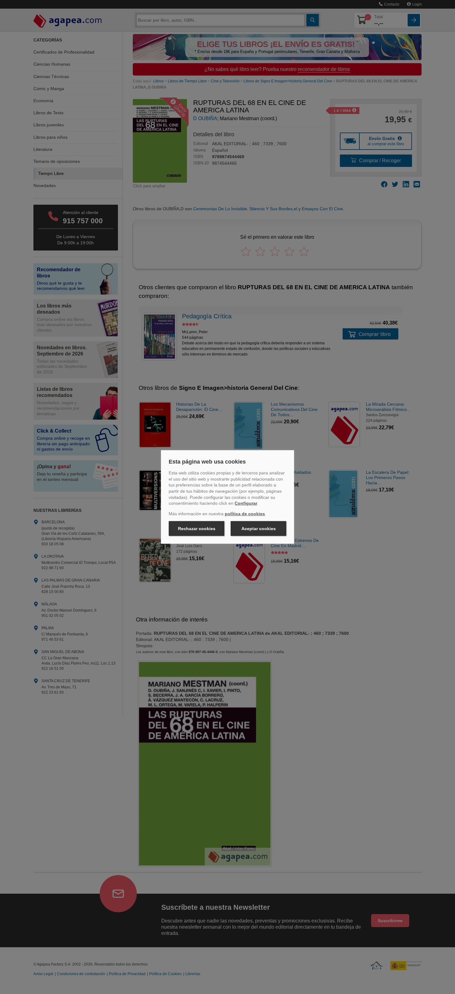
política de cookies (245, 513)
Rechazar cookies (196, 528)
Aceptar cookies (258, 528)
